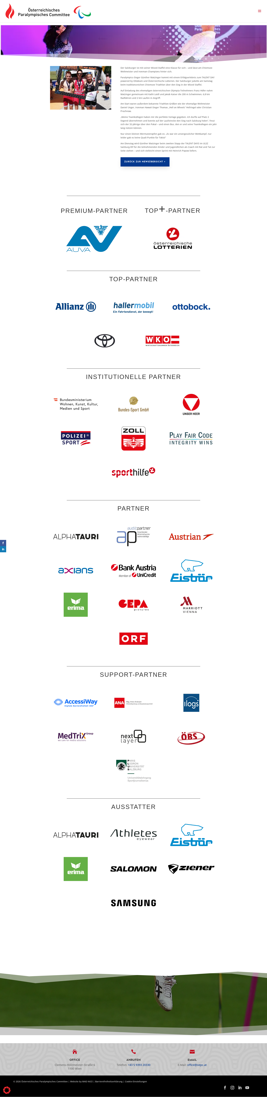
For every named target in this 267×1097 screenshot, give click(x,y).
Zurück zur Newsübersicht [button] (143, 162)
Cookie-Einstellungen (136, 1081)
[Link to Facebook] (225, 1088)
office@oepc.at (197, 1065)
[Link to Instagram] (232, 1088)
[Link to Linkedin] (240, 1088)
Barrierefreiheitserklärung (109, 1081)
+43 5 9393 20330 (139, 1065)
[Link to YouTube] (247, 1088)
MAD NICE (87, 1081)
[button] (259, 11)
